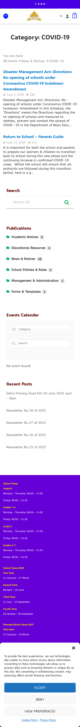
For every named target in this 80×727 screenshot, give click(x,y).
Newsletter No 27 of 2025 (26, 423)
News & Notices (33, 61)
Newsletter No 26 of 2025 (26, 435)
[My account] (67, 16)
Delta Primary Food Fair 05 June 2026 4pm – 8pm (39, 395)
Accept (40, 688)
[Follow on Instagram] (38, 4)
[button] (73, 648)
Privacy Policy (48, 720)
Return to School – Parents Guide (33, 136)
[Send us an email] (44, 4)
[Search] (61, 16)
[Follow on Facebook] (35, 4)
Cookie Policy (30, 720)
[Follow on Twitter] (41, 4)
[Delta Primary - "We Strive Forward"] (34, 16)
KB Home (10, 61)
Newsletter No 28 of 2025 (26, 410)
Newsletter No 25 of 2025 (26, 447)
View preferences (40, 711)
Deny (40, 700)
